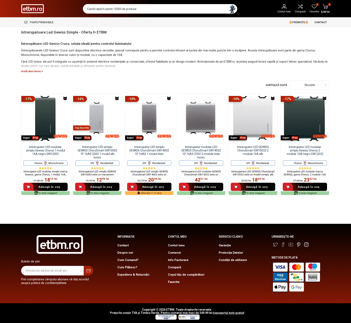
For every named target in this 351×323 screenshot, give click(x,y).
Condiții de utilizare (233, 260)
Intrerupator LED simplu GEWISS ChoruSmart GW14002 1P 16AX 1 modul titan (149, 150)
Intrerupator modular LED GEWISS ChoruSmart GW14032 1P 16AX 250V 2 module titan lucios (201, 152)
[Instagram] (306, 244)
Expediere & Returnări (133, 274)
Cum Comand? (128, 260)
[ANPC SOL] (165, 318)
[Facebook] (283, 244)
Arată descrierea (31, 71)
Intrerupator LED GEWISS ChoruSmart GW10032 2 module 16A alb (253, 150)
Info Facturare (178, 260)
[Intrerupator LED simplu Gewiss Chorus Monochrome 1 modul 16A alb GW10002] (97, 118)
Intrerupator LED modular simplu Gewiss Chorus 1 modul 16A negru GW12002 (45, 150)
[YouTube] (291, 244)
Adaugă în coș (49, 186)
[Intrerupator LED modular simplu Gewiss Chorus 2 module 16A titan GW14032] (201, 118)
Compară (300, 11)
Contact (123, 245)
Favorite (174, 282)
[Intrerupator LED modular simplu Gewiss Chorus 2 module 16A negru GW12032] (305, 118)
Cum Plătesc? (127, 267)
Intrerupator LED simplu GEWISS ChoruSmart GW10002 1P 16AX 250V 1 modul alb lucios (97, 152)
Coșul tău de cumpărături (186, 274)
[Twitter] (275, 244)
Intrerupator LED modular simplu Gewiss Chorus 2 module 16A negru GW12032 (305, 150)
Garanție (225, 245)
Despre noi (125, 252)
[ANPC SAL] (188, 318)
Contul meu (284, 11)
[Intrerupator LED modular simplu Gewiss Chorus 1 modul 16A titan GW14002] (149, 118)
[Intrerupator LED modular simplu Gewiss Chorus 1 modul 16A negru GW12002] (45, 118)
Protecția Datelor (231, 252)
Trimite (88, 270)
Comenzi (174, 252)
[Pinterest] (298, 244)
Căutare (232, 9)
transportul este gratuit (228, 312)
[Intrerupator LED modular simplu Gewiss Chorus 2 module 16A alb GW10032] (253, 118)
